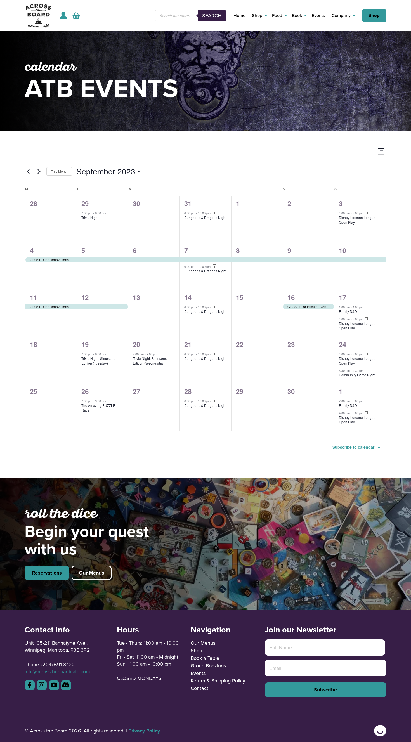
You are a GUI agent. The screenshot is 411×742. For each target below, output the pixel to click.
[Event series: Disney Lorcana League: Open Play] (367, 213)
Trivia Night (89, 217)
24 (342, 344)
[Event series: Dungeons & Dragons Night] (214, 213)
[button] (76, 16)
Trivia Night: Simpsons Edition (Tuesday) (98, 360)
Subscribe (325, 689)
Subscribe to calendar (353, 447)
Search (211, 15)
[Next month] (39, 171)
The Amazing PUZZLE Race (98, 407)
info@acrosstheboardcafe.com (57, 671)
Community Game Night (357, 374)
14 (188, 297)
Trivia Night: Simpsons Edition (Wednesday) (150, 360)
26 (85, 391)
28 (188, 391)
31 (188, 203)
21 (188, 344)
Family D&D (348, 311)
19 (85, 344)
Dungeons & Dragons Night (205, 217)
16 (291, 297)
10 (342, 250)
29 (85, 203)
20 (136, 344)
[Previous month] (28, 171)
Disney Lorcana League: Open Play (357, 220)
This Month (59, 171)
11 (33, 297)
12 (85, 297)
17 (342, 297)
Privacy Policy (144, 730)
